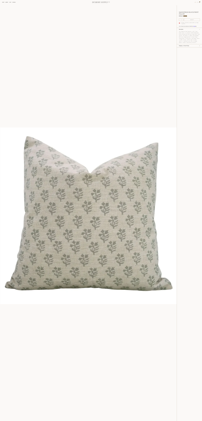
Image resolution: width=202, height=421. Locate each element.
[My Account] (195, 2)
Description (181, 29)
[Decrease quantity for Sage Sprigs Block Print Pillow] (180, 20)
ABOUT (6, 2)
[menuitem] (3, 2)
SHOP (3, 2)
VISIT (10, 2)
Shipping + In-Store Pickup (184, 45)
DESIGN (13, 2)
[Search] (197, 2)
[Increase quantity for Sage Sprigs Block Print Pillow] (182, 20)
